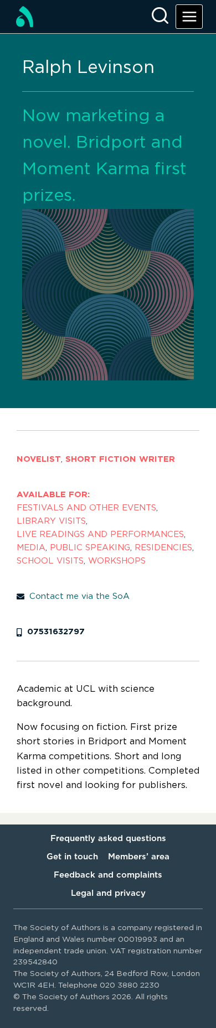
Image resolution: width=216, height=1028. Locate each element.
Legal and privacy (108, 893)
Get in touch (72, 857)
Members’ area (138, 857)
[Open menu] (189, 16)
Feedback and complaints (108, 875)
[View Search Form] (160, 17)
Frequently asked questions (108, 838)
